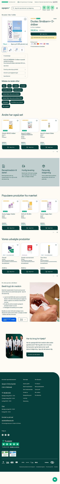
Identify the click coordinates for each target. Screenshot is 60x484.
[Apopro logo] (6, 8)
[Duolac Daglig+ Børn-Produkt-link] (49, 214)
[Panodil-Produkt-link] (11, 258)
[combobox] (26, 8)
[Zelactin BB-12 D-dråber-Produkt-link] (11, 133)
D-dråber (14, 14)
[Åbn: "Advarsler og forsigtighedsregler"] (15, 73)
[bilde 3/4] (16, 49)
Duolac (55, 18)
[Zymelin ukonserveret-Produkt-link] (30, 258)
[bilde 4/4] (22, 49)
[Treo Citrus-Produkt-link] (49, 258)
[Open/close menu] (57, 8)
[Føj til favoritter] (25, 19)
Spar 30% (38, 18)
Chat (3, 406)
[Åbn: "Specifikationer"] (15, 76)
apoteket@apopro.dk (8, 420)
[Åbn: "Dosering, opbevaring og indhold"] (15, 69)
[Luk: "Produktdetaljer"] (15, 56)
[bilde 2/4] (10, 49)
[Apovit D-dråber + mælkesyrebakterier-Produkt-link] (30, 133)
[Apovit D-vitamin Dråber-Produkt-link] (49, 133)
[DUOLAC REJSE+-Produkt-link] (30, 214)
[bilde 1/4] (4, 49)
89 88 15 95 (7, 393)
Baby (9, 14)
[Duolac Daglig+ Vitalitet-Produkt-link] (11, 214)
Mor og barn (4, 14)
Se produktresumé (5, 263)
